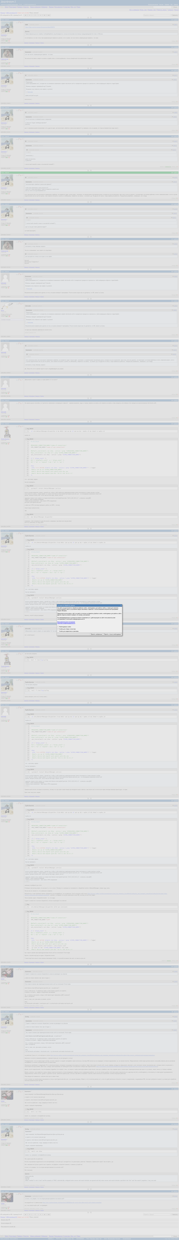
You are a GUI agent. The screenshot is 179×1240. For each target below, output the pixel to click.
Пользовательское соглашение (66, 622)
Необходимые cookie (65, 626)
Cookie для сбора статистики (67, 629)
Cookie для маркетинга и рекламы (68, 631)
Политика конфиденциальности (66, 623)
